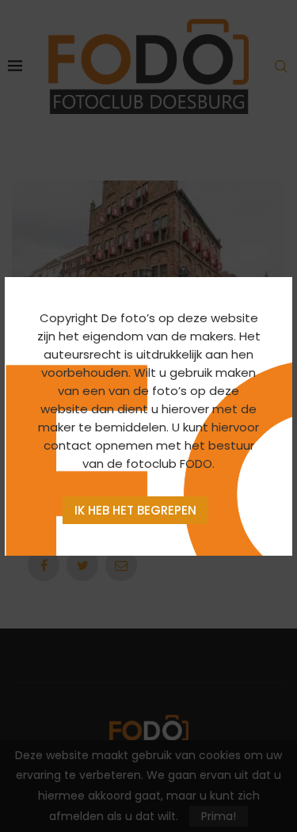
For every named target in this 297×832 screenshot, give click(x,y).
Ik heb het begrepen (135, 510)
